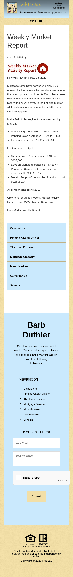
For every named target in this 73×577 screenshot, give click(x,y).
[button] (34, 21)
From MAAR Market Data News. (35, 201)
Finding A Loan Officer (24, 237)
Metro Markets (19, 266)
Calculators (17, 228)
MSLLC (48, 560)
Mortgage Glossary (22, 256)
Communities (18, 275)
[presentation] (41, 478)
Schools (15, 285)
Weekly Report (31, 209)
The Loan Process (22, 247)
